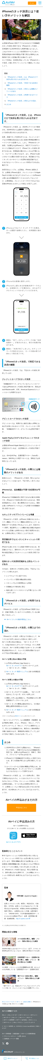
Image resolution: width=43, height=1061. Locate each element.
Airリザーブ (7, 1017)
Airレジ (4, 1015)
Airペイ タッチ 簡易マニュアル (17, 671)
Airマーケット (8, 1022)
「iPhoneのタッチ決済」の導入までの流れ (21, 101)
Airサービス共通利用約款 (28, 1033)
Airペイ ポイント (24, 1015)
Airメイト (22, 1017)
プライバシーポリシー (10, 1036)
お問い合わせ (22, 1036)
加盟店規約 (16, 1033)
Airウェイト (34, 1015)
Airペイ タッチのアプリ (14, 665)
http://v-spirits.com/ (22, 918)
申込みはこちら (21, 807)
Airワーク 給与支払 (21, 1020)
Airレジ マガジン (18, 1022)
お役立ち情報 (27, 1002)
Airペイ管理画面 (6, 1033)
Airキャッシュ (33, 1020)
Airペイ (18, 1002)
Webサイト (18, 716)
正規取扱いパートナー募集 (11, 1038)
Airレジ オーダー (13, 1015)
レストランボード (30, 1022)
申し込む (32, 3)
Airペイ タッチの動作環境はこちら (19, 619)
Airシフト (15, 1017)
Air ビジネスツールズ (8, 1002)
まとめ (8, 104)
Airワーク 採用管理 (9, 1020)
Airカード (29, 1017)
